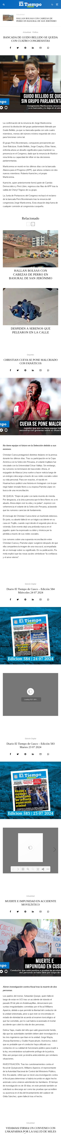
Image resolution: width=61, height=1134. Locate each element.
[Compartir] (10, 48)
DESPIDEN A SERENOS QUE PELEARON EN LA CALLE (30, 330)
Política (35, 32)
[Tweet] (18, 48)
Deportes (30, 355)
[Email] (40, 48)
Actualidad (20, 15)
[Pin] (25, 48)
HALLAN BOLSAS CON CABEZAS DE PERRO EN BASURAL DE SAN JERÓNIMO (36, 19)
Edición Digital (30, 584)
